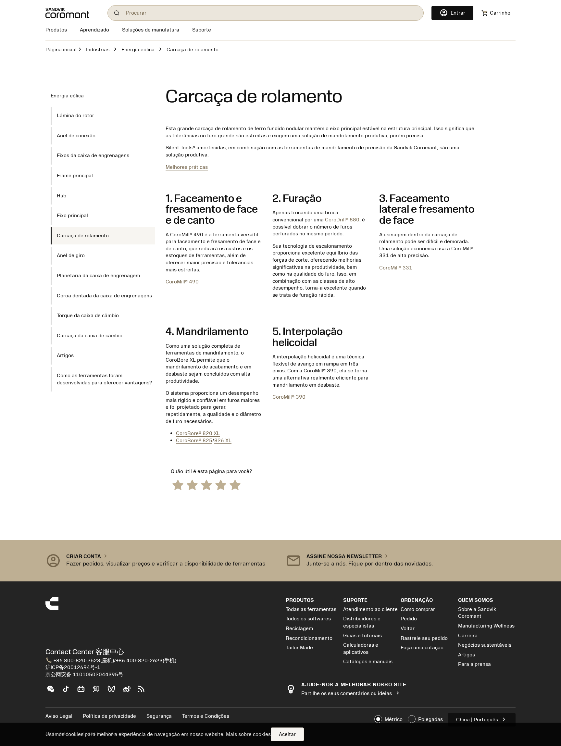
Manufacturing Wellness (486, 626)
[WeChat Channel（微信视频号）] (114, 691)
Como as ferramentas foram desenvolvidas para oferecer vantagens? (104, 379)
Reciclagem (299, 628)
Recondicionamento (309, 638)
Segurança (159, 716)
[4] (221, 484)
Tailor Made (299, 647)
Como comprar (418, 609)
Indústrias (97, 49)
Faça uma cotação (422, 647)
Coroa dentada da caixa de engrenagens (104, 295)
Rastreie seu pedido (424, 638)
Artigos (65, 355)
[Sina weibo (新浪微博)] (129, 691)
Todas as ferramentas (311, 609)
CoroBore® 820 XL (198, 433)
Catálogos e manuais (368, 661)
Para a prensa (474, 664)
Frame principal (75, 175)
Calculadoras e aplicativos (360, 648)
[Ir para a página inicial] (72, 13)
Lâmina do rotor (75, 115)
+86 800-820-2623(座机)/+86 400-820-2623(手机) (110, 660)
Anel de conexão (76, 135)
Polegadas (430, 719)
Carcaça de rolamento (83, 235)
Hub (61, 196)
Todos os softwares (308, 618)
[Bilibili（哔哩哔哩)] (83, 691)
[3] (206, 484)
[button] (160, 560)
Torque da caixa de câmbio (88, 315)
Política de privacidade (109, 716)
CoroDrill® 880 (342, 220)
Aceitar (287, 734)
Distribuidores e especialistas (361, 622)
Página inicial (61, 49)
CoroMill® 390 (288, 397)
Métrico (394, 719)
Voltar (408, 628)
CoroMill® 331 (395, 268)
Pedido (409, 618)
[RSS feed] (144, 691)
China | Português (481, 719)
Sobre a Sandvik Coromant (477, 613)
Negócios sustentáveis (484, 645)
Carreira (468, 635)
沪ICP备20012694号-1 (72, 667)
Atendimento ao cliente (370, 609)
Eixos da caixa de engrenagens (93, 155)
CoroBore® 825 (194, 440)
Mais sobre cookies (248, 734)
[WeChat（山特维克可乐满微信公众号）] (53, 691)
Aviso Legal (58, 716)
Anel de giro (71, 255)
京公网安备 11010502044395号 (84, 674)
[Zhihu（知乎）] (98, 691)
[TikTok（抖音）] (68, 691)
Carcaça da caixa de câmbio (89, 335)
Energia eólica (138, 49)
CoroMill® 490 (182, 282)
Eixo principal (72, 215)
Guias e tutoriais (362, 635)
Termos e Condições (205, 716)
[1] (178, 484)
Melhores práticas (187, 167)
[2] (192, 484)
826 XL (222, 440)
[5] (235, 484)
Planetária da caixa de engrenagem (98, 275)
